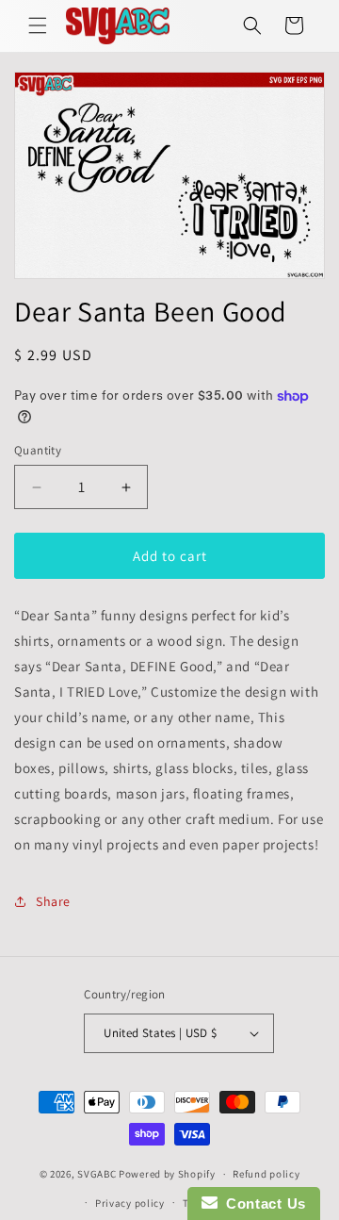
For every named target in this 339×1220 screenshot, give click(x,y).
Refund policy (266, 1173)
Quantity (37, 450)
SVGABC (96, 1173)
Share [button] (53, 901)
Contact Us (262, 1203)
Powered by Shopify (167, 1173)
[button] (37, 25)
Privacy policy (130, 1203)
